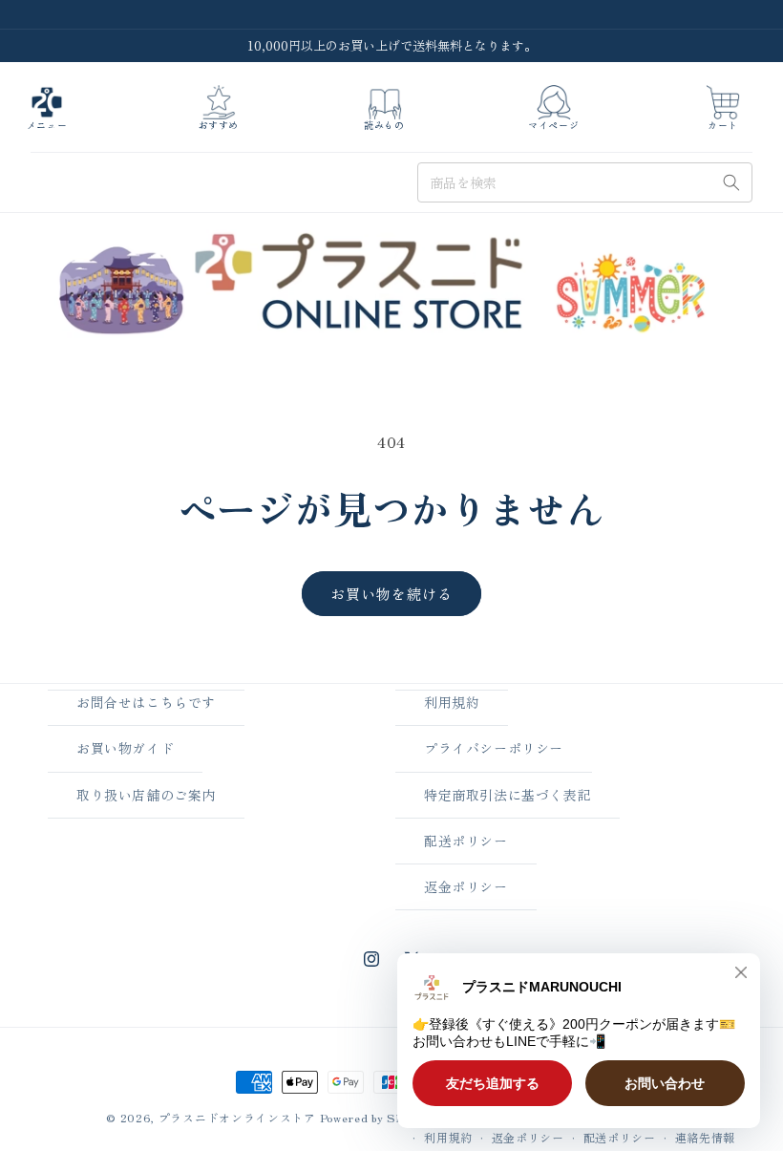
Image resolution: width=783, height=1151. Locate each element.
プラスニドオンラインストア (237, 1117)
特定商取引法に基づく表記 (507, 794)
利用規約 (451, 702)
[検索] (731, 182)
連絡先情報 (705, 1137)
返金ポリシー (466, 886)
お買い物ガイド (125, 747)
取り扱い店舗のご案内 (146, 794)
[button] (47, 108)
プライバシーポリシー (493, 747)
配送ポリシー (466, 840)
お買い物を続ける (391, 594)
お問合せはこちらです (146, 702)
